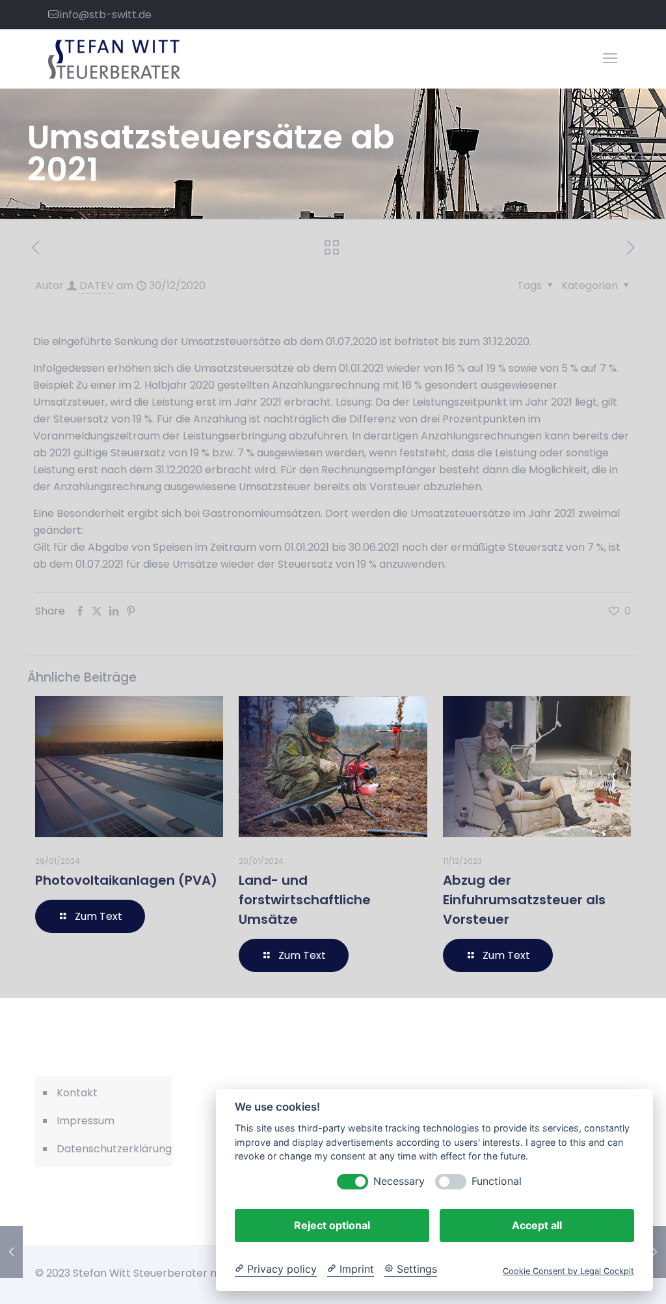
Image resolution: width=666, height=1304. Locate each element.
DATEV (96, 285)
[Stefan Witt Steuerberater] (114, 58)
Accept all (537, 1225)
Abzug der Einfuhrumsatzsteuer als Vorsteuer (524, 899)
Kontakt (77, 1092)
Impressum (85, 1120)
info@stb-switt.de (106, 14)
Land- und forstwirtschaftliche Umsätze (305, 899)
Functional (497, 1181)
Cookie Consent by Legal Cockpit (568, 1271)
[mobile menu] (610, 59)
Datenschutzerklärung (111, 1148)
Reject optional (332, 1225)
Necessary (399, 1181)
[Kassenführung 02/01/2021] (654, 1252)
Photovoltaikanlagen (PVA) (126, 880)
